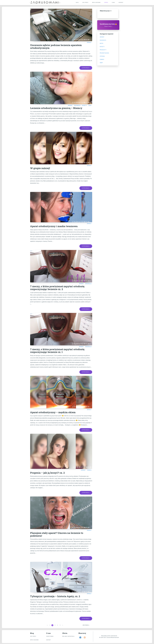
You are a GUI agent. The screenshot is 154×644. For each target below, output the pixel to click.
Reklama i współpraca (68, 636)
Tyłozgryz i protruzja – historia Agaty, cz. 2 (55, 596)
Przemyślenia (104, 53)
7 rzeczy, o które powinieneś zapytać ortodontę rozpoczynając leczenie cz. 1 (57, 351)
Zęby (90, 105)
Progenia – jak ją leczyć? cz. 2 (47, 472)
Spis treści (85, 2)
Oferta (106, 2)
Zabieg (89, 470)
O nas (113, 2)
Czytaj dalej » (86, 67)
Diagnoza (77, 105)
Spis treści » (86, 625)
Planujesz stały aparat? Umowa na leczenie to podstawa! (56, 534)
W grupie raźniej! (40, 168)
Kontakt (121, 2)
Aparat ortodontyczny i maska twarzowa (54, 226)
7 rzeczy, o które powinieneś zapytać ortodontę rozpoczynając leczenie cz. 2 (57, 288)
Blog (77, 2)
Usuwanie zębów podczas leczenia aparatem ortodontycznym (56, 46)
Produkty (103, 49)
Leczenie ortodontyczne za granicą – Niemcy (56, 108)
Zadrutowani (49, 636)
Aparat (89, 42)
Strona (102, 56)
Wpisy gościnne (96, 2)
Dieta (101, 43)
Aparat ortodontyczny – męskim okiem (53, 412)
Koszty (84, 105)
